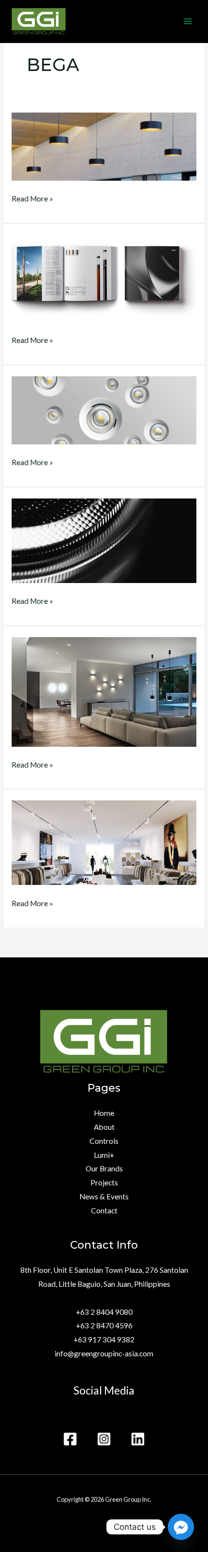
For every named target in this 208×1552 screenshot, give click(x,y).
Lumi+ (104, 1155)
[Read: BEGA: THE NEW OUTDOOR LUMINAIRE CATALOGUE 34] (104, 539)
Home (104, 1113)
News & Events (104, 1196)
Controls (104, 1141)
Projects (104, 1182)
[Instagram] (104, 1439)
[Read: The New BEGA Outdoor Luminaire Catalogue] (104, 277)
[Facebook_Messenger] (181, 1527)
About (104, 1127)
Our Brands (104, 1168)
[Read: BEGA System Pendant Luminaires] (104, 146)
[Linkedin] (138, 1439)
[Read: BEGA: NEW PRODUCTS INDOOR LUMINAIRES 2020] (104, 409)
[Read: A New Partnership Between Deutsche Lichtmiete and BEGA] (104, 842)
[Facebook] (70, 1439)
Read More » (32, 197)
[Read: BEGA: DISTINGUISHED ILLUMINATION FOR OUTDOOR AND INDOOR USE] (104, 690)
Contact (104, 1210)
